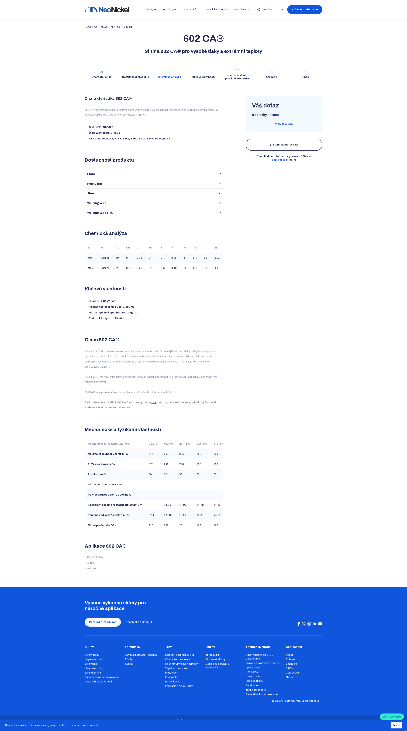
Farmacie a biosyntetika (179, 686)
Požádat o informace (305, 9)
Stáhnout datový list (285, 144)
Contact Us (293, 672)
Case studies (253, 676)
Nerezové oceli (94, 668)
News (289, 677)
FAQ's (289, 668)
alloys (104, 27)
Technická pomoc (137, 622)
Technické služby (215, 659)
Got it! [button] (396, 725)
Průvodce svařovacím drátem (263, 663)
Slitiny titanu (92, 654)
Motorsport (172, 672)
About (289, 654)
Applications (253, 667)
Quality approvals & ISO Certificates (259, 656)
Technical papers (256, 689)
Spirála (129, 663)
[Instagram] (309, 624)
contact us (279, 159)
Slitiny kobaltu (93, 672)
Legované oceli (94, 659)
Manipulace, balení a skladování (217, 665)
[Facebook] (298, 624)
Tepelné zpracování (176, 668)
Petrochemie (172, 681)
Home (88, 27)
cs (95, 27)
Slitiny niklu (91, 663)
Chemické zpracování (177, 659)
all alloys (116, 27)
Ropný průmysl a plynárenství (182, 663)
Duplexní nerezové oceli (98, 681)
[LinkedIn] (314, 624)
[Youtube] (320, 624)
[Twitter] (304, 624)
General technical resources (262, 694)
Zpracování (212, 654)
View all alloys (284, 124)
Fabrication (252, 685)
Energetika (171, 677)
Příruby (129, 659)
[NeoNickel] (107, 9)
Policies (290, 659)
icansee (314, 701)
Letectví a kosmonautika (179, 654)
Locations (292, 663)
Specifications (254, 681)
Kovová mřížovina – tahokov (141, 654)
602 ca (128, 27)
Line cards (252, 672)
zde (153, 402)
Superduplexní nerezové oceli (102, 677)
